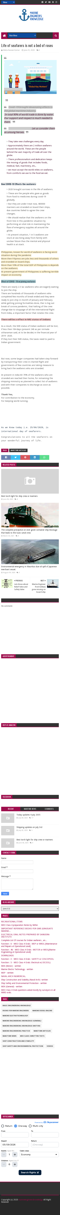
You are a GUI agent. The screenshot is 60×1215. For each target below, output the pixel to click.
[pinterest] (53, 2)
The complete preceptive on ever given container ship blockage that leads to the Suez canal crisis (29, 531)
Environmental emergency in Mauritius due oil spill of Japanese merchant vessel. (29, 568)
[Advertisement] (30, 25)
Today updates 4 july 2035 (28, 815)
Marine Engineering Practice (16, 1031)
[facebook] (42, 2)
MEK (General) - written (11, 986)
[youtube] (49, 2)
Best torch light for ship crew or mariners (19, 496)
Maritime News (9, 1036)
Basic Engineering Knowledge (17, 1006)
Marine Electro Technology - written (17, 969)
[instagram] (56, 2)
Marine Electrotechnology (15, 1016)
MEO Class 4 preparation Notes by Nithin (19, 925)
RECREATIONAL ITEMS (12, 921)
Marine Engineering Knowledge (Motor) (21, 1026)
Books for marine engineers (16, 1011)
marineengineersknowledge (31, 1199)
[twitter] (45, 2)
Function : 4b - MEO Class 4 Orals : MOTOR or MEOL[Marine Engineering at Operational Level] (28, 951)
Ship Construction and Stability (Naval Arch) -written (24, 980)
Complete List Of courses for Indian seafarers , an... (24, 940)
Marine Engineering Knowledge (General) (22, 1021)
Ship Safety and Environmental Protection (23, 1046)
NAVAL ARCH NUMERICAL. (13, 976)
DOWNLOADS (7, 955)
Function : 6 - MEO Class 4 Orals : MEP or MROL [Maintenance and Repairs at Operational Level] (29, 945)
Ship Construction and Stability (18, 1041)
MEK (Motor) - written (11, 966)
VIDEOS (50, 1046)
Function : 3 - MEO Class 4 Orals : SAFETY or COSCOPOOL (27, 959)
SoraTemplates (27, 1212)
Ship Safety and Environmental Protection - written (24, 983)
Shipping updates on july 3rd (29, 827)
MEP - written (7, 973)
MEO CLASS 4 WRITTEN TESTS (32, 1036)
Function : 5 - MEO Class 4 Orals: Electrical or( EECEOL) (26, 962)
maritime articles (18, 450)
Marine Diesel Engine (42, 1011)
